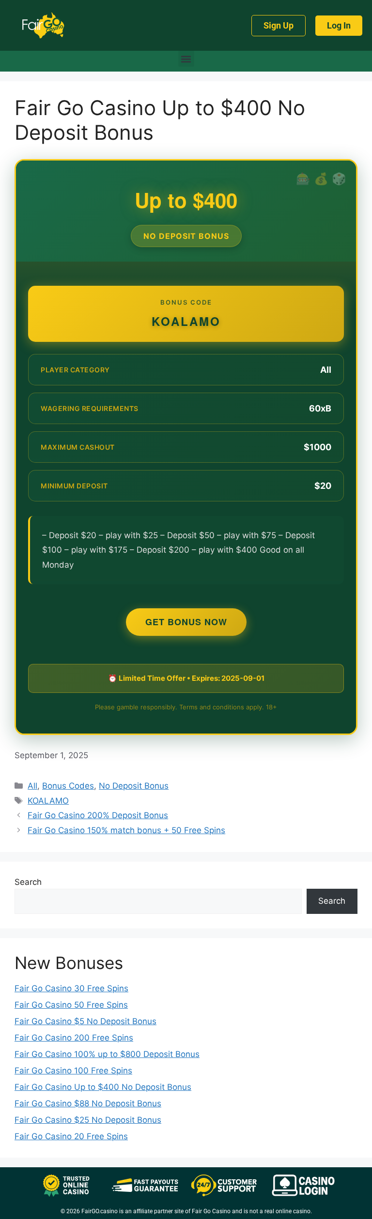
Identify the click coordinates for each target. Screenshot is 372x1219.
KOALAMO (48, 801)
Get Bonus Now (186, 622)
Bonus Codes (68, 786)
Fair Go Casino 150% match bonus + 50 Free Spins (126, 830)
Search (28, 882)
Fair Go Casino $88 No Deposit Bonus (88, 1103)
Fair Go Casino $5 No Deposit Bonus (85, 1021)
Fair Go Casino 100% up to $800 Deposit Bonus (107, 1054)
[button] (186, 59)
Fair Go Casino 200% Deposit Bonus (98, 815)
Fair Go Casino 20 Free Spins (71, 1136)
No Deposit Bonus (134, 786)
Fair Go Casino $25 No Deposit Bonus (88, 1120)
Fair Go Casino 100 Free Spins (73, 1070)
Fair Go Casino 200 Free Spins (74, 1038)
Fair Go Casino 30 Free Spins (71, 988)
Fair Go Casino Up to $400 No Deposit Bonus (103, 1087)
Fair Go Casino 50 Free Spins (71, 1005)
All (32, 786)
